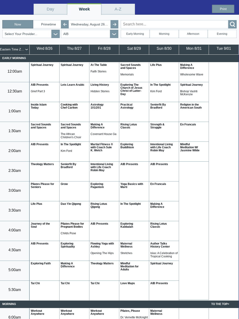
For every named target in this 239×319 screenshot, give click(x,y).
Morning (164, 33)
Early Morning (135, 33)
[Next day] (114, 24)
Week (84, 9)
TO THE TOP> (220, 304)
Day (50, 9)
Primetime (48, 24)
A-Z (118, 9)
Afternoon (193, 33)
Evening (222, 33)
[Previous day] (65, 24)
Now (17, 24)
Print (223, 9)
